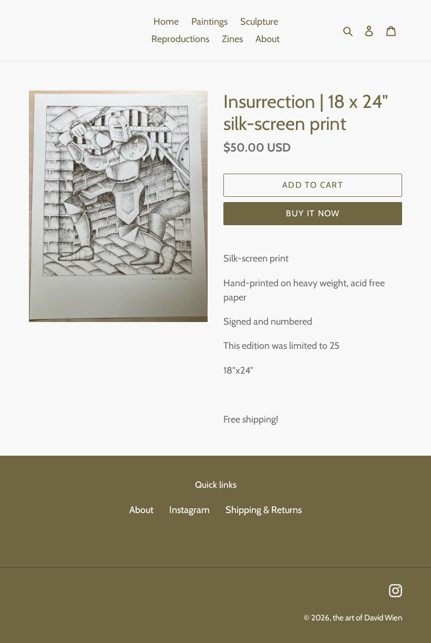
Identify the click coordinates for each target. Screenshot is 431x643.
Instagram (189, 510)
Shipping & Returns (263, 510)
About (141, 510)
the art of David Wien (367, 617)
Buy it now (313, 213)
